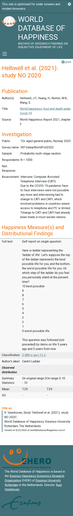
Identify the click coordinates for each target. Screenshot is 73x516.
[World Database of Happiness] (9, 31)
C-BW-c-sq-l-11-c (34, 355)
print (68, 62)
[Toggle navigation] (4, 53)
